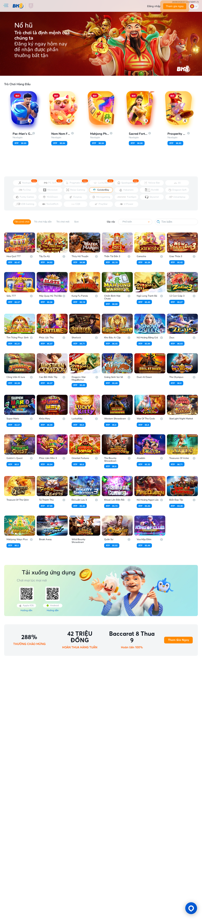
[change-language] (194, 6)
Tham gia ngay (175, 6)
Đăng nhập (154, 6)
